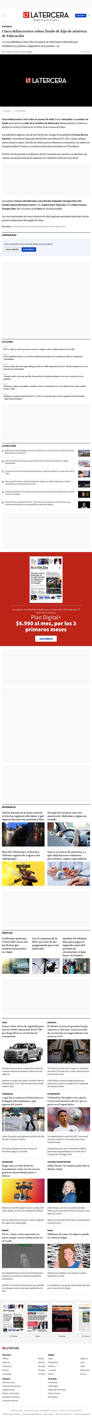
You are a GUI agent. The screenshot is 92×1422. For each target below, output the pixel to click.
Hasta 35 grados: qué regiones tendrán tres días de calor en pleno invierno (23, 1138)
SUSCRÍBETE (46, 638)
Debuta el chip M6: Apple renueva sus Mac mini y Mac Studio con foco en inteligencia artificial (23, 1209)
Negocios (51, 1022)
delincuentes (43, 226)
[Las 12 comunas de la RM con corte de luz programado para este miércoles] (46, 966)
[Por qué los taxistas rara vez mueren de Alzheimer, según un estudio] (68, 834)
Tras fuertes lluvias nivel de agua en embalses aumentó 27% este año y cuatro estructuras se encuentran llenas (68, 1071)
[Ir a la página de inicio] (46, 15)
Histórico (7, 26)
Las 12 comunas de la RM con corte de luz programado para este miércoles (45, 943)
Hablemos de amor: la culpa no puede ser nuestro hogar (68, 1236)
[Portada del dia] (46, 601)
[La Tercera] (13, 1332)
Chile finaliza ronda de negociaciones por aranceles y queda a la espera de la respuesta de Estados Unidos (67, 1083)
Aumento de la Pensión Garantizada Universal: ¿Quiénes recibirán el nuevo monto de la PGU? (39, 472)
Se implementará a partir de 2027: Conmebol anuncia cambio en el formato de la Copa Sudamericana (67, 1139)
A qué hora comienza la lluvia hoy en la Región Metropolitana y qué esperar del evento (22, 1101)
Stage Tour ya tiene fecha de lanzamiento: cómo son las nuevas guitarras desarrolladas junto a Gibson (21, 1171)
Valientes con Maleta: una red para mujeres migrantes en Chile (66, 1274)
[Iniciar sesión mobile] (88, 15)
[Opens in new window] (62, 1332)
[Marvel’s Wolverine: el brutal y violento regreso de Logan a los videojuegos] (23, 874)
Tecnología (7, 1162)
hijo (35, 226)
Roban (57, 226)
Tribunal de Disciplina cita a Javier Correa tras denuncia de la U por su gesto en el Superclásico (67, 1101)
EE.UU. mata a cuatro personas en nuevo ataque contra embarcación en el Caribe (39, 349)
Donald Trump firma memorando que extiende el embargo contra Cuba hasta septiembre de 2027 (23, 1288)
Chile (4, 1022)
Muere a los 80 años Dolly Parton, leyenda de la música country (68, 1221)
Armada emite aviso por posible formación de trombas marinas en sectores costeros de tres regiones (43, 378)
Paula (50, 1230)
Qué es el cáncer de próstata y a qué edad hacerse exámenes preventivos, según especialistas (37, 462)
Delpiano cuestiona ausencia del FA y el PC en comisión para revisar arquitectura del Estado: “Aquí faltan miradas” (44, 397)
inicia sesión (12, 249)
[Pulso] (37, 1332)
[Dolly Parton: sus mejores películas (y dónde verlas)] (68, 1191)
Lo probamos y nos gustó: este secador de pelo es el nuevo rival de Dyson (68, 1286)
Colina (14, 226)
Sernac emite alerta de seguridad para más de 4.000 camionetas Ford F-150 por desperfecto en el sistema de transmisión (45, 368)
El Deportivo (53, 1094)
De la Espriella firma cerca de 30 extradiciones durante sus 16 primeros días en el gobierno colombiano (43, 358)
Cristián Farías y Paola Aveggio (19, 51)
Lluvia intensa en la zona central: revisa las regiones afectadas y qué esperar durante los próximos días (23, 816)
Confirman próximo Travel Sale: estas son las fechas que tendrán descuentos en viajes (15, 945)
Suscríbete (29, 249)
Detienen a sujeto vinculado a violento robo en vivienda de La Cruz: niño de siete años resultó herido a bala (44, 387)
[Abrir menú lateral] (4, 16)
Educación (21, 226)
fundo (51, 226)
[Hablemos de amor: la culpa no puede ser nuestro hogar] (68, 1256)
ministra (30, 226)
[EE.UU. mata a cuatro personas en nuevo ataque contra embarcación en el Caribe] (23, 1256)
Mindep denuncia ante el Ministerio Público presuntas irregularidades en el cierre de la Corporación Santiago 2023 (66, 1151)
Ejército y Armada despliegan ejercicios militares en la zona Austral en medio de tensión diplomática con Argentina (39, 451)
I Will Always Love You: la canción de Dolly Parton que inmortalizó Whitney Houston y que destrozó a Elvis (68, 1210)
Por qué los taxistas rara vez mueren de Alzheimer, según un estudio (66, 816)
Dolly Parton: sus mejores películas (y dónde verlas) (68, 1167)
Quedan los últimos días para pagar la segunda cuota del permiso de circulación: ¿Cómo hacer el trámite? (75, 947)
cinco (63, 226)
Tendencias (7, 1094)
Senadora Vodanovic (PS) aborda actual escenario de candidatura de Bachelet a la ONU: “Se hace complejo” (40, 493)
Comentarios (20, 111)
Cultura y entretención (59, 1162)
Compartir (8, 111)
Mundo (5, 1230)
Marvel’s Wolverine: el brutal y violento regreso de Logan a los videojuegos (21, 855)
